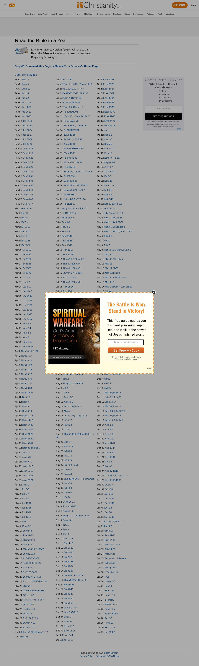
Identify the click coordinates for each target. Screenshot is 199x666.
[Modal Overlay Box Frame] (99, 333)
